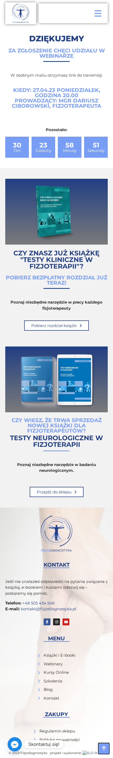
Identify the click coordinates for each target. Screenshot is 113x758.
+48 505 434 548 (38, 603)
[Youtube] (66, 621)
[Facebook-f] (47, 621)
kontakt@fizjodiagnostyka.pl (48, 608)
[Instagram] (56, 621)
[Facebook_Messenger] (15, 744)
